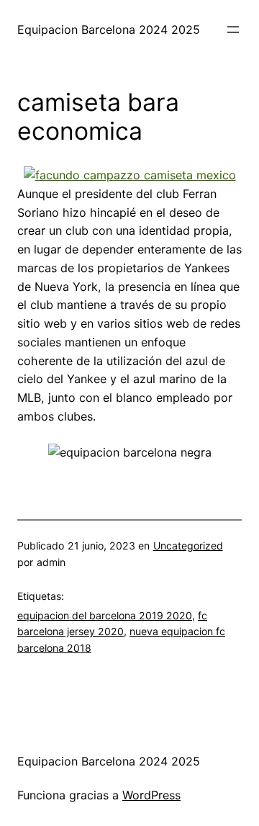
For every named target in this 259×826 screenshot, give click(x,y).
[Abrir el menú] (233, 29)
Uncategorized (188, 545)
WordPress (151, 795)
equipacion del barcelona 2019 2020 (104, 615)
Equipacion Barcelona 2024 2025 (108, 29)
